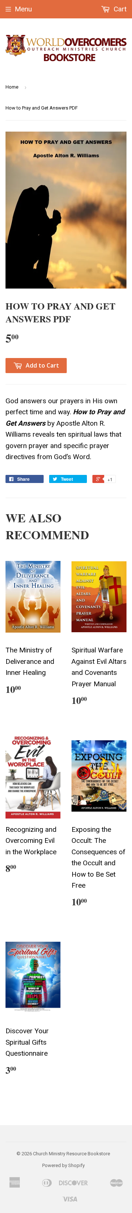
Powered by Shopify (63, 1165)
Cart (119, 9)
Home (12, 87)
